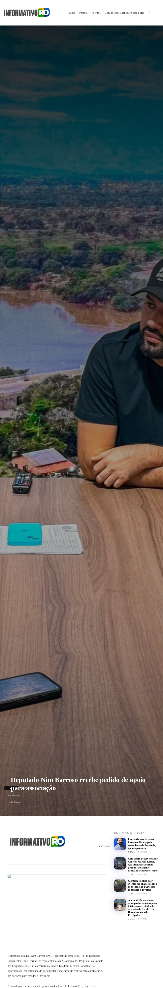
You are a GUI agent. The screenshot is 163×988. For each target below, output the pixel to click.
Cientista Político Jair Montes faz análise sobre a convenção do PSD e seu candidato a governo (142, 885)
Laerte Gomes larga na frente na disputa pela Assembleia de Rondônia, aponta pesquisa (142, 844)
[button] (157, 13)
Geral (131, 852)
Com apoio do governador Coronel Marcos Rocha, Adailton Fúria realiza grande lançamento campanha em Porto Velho (143, 864)
